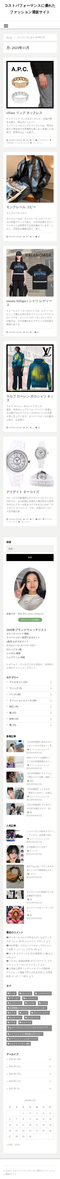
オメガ (12, 1013)
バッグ (15, 694)
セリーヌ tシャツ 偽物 (17, 633)
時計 (39, 519)
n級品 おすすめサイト (17, 641)
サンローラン (15, 1017)
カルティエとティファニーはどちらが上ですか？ (28, 1028)
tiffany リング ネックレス (24, 113)
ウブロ (44, 1003)
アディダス (14, 998)
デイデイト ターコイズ (22, 492)
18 (43, 1125)
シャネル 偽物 (13, 653)
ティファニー (38, 143)
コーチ (24, 1013)
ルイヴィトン (15, 1003)
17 (33, 519)
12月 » (18, 1145)
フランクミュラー (41, 1013)
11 (33, 140)
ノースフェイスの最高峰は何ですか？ (26, 1034)
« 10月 (9, 1145)
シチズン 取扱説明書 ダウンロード (26, 961)
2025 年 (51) (15, 1066)
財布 (13, 719)
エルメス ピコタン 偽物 (20, 1044)
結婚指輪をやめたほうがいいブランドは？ (28, 1008)
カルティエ (26, 1022)
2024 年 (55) (15, 1074)
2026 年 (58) (15, 1059)
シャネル (31, 1003)
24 (37, 1131)
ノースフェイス (44, 993)
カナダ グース (33, 1017)
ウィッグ (15, 688)
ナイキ (12, 993)
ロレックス (25, 522)
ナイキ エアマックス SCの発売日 (25, 953)
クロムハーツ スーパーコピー (21, 645)
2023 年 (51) (15, 1081)
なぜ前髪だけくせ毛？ (37, 847)
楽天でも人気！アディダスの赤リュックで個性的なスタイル (40, 870)
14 (17, 1125)
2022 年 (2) (14, 1088)
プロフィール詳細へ (30, 620)
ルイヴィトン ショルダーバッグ (23, 1039)
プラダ (12, 1022)
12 (33, 237)
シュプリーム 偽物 (15, 657)
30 (30, 1136)
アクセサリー (43, 140)
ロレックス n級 (14, 649)
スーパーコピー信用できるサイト (23, 637)
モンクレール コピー (21, 207)
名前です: (11, 614)
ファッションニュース (22, 700)
